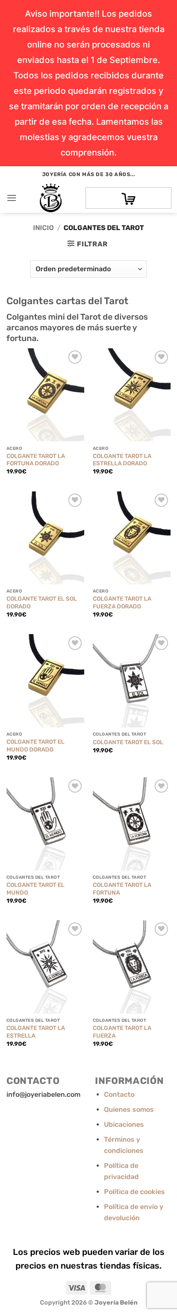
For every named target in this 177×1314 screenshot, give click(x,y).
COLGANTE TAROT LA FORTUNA (122, 888)
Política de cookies (134, 1192)
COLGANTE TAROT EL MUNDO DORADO (35, 745)
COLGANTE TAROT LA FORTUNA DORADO (35, 459)
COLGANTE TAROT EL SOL (128, 742)
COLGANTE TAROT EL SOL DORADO (41, 602)
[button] (11, 197)
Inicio (43, 228)
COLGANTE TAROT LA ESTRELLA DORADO (122, 459)
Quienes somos (129, 1109)
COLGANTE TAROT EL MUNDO (35, 888)
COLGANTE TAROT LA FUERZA (122, 1031)
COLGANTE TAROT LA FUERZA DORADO (122, 602)
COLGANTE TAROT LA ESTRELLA (35, 1031)
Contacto (119, 1094)
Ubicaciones (124, 1124)
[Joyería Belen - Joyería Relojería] (50, 198)
